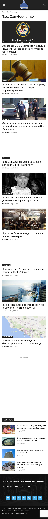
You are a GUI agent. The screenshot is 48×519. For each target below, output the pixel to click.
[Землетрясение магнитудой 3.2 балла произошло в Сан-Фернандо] (24, 327)
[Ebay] (8, 498)
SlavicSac (5, 55)
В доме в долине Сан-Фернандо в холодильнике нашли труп (21, 163)
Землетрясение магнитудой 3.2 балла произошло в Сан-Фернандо (22, 342)
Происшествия (7, 193)
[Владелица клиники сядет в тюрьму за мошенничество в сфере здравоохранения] (24, 71)
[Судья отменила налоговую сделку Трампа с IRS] (8, 453)
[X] (35, 498)
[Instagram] (19, 498)
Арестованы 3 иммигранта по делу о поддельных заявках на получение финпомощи (23, 48)
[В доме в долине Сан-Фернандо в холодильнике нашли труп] (24, 148)
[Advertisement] (24, 383)
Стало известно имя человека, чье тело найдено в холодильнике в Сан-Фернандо (23, 126)
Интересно (6, 265)
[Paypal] (24, 498)
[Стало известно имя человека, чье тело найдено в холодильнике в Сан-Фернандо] (24, 109)
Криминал (6, 119)
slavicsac (5, 239)
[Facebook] (14, 498)
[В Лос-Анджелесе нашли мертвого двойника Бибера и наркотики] (24, 184)
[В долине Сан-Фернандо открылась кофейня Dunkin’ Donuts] (24, 255)
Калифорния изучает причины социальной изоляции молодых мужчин (29, 465)
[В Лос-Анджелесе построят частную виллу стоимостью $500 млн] (24, 291)
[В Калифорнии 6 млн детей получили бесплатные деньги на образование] (8, 429)
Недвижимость (8, 301)
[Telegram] (29, 498)
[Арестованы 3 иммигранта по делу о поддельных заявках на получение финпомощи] (24, 32)
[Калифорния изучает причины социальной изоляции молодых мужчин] (8, 466)
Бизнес (5, 42)
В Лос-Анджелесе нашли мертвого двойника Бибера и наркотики (22, 199)
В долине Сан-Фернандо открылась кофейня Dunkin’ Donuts (23, 270)
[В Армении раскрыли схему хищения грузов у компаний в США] (8, 441)
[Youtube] (40, 498)
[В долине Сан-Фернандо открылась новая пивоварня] (24, 219)
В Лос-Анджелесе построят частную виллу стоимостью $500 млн (23, 306)
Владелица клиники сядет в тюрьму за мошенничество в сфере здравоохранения (23, 87)
